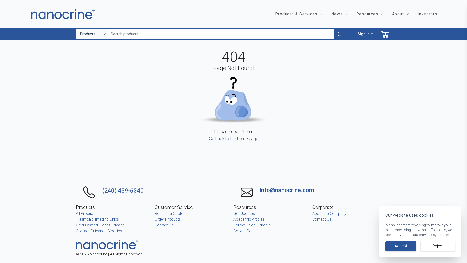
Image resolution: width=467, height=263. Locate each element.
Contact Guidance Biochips (99, 231)
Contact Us (164, 225)
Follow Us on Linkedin (252, 225)
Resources (367, 14)
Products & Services (296, 14)
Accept (401, 246)
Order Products (168, 219)
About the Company (329, 213)
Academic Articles (249, 219)
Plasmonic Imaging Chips (97, 219)
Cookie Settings (247, 231)
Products (87, 34)
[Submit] (339, 34)
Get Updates (244, 213)
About (398, 14)
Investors (427, 14)
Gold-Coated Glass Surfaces (100, 225)
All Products (86, 213)
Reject (437, 246)
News (337, 14)
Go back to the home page (233, 138)
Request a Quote (169, 213)
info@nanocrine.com (287, 190)
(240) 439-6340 (123, 190)
